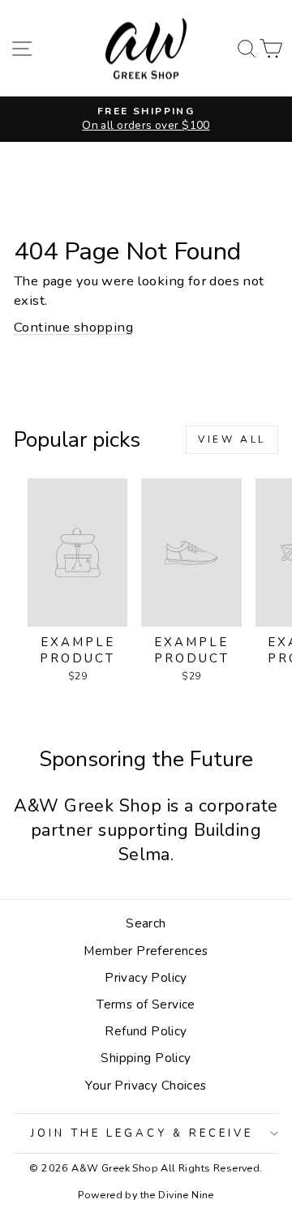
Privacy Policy (146, 978)
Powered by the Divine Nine (146, 1195)
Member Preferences (146, 951)
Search (145, 923)
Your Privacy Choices (145, 1085)
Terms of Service (146, 1004)
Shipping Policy (146, 1058)
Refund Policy (146, 1031)
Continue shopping (73, 327)
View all (232, 439)
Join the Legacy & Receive (141, 1133)
